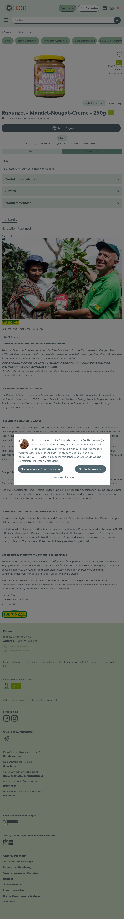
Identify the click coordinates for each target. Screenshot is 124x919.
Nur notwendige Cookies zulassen (40, 469)
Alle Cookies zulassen (90, 469)
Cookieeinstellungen (62, 476)
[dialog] (62, 459)
